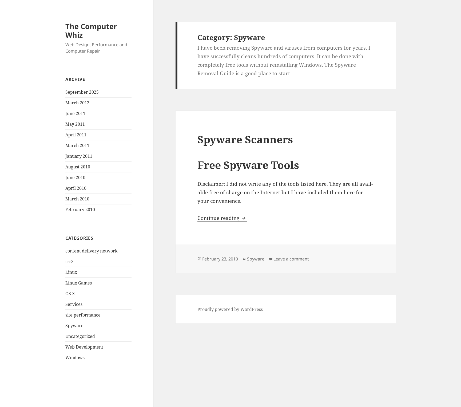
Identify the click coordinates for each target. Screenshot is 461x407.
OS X (70, 294)
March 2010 (77, 199)
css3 (69, 261)
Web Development (84, 347)
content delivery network (91, 251)
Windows (75, 358)
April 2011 (75, 135)
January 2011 (78, 156)
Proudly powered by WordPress (230, 309)
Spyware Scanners (245, 139)
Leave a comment (291, 259)
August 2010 (77, 167)
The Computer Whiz (91, 30)
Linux (71, 272)
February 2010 (80, 209)
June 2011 (75, 113)
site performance (83, 315)
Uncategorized (80, 336)
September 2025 (82, 92)
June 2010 (75, 177)
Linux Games (78, 283)
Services (73, 304)
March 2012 (77, 103)
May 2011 (75, 124)
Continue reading (222, 218)
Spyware (74, 326)
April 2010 (75, 188)
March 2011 (77, 145)
